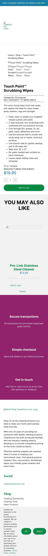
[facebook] (4, 480)
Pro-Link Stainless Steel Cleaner (24, 267)
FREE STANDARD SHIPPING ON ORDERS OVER (24, 3)
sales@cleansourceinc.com (14, 484)
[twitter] (8, 480)
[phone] (24, 480)
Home (10, 55)
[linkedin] (16, 480)
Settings (12, 553)
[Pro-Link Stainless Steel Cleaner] (24, 243)
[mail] (20, 480)
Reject (40, 531)
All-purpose (20, 97)
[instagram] (12, 480)
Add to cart (24, 187)
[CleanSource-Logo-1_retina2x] (8, 22)
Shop (18, 55)
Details (22, 291)
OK (26, 531)
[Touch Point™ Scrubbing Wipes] (28, 71)
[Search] (24, 25)
